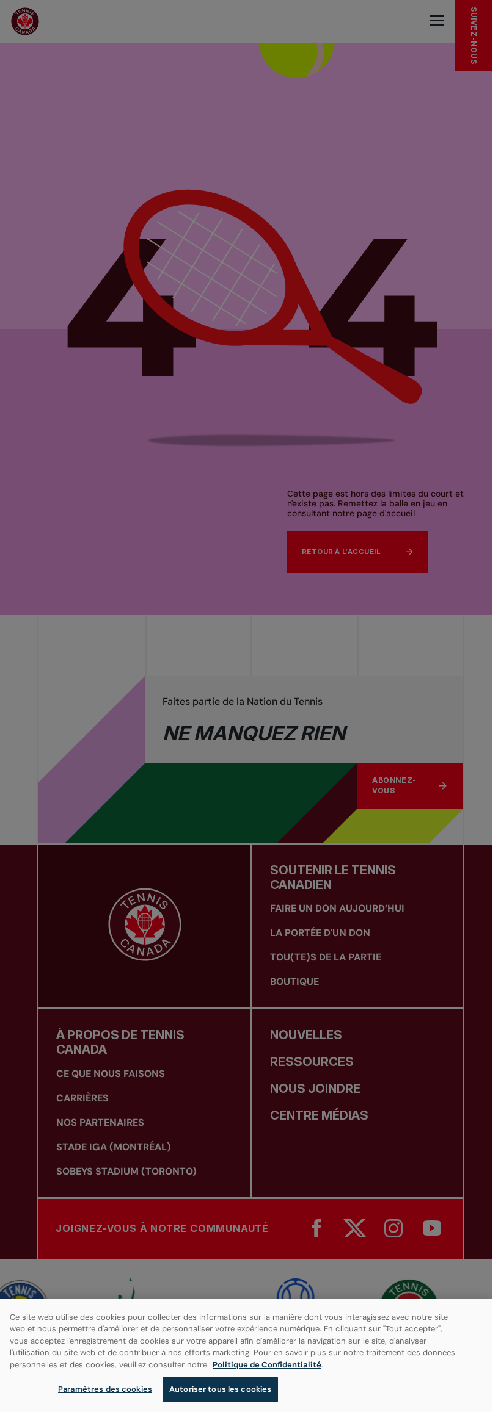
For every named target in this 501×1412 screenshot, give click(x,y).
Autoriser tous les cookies (220, 1389)
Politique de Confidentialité (267, 1365)
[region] (246, 1355)
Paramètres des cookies (105, 1389)
